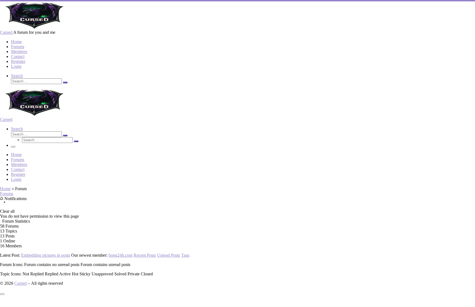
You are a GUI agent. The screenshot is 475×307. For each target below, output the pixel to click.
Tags (185, 255)
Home (5, 188)
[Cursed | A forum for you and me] (34, 27)
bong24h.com (120, 255)
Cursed (20, 283)
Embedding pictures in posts (45, 255)
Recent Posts (145, 255)
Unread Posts (168, 255)
